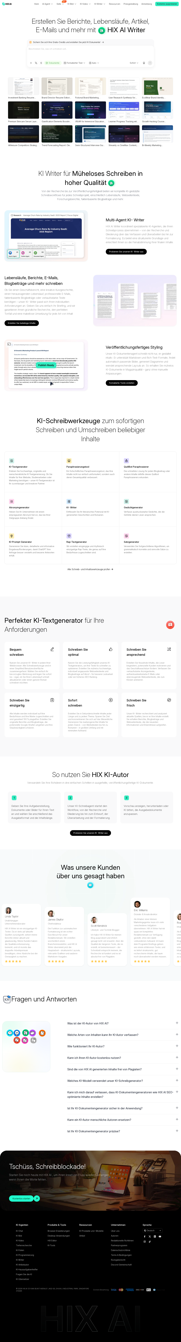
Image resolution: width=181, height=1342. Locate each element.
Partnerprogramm (119, 1245)
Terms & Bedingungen (121, 1255)
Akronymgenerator (19, 507)
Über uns (115, 1231)
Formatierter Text (74, 63)
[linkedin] (155, 1236)
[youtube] (160, 1236)
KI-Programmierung (25, 1255)
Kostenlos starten (21, 1198)
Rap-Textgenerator (76, 541)
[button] (123, 1023)
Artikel (82, 1236)
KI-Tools (51, 1245)
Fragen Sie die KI (24, 1274)
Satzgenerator (131, 541)
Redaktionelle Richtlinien (122, 1240)
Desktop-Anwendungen (59, 1236)
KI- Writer (71, 507)
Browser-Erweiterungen (59, 1231)
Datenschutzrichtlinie (120, 1250)
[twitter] (149, 1236)
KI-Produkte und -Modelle (91, 1231)
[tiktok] (149, 1241)
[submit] (150, 63)
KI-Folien (20, 1250)
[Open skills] (41, 63)
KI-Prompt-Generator (20, 541)
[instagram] (144, 1241)
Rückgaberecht (118, 1260)
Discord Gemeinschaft (121, 1264)
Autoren (114, 1236)
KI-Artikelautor (22, 1264)
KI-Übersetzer (22, 1279)
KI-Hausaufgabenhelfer (27, 1269)
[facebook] (144, 1236)
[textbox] (90, 53)
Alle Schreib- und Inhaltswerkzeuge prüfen (88, 569)
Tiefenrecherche (24, 1245)
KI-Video (20, 1240)
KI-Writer (20, 1260)
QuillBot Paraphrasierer (136, 466)
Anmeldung (146, 4)
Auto (94, 63)
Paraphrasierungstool (77, 466)
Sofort (133, 63)
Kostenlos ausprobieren (167, 4)
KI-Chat (19, 1231)
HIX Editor (52, 1240)
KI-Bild (19, 1236)
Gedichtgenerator (133, 507)
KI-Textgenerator (18, 466)
